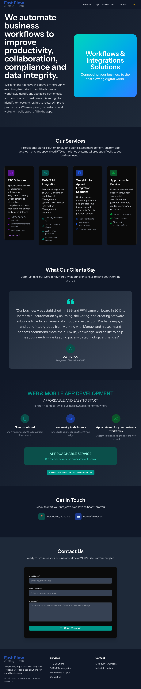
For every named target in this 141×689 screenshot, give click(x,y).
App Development (105, 4)
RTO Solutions (57, 663)
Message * (33, 601)
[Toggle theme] (134, 4)
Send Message (72, 628)
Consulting (55, 677)
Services (87, 4)
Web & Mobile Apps (60, 672)
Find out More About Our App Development (68, 472)
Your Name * (34, 576)
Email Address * (36, 588)
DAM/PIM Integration (61, 668)
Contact (123, 4)
